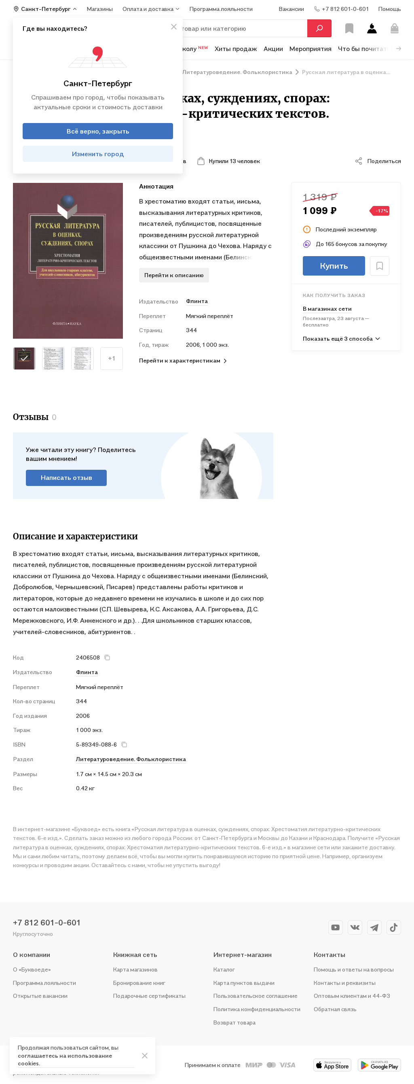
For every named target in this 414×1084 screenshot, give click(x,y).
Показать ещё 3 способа (338, 338)
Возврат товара (234, 1022)
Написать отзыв (66, 477)
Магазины (100, 8)
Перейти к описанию (174, 275)
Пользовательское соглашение (255, 995)
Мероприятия (310, 49)
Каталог (224, 969)
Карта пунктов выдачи (244, 982)
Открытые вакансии (40, 995)
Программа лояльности (44, 982)
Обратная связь (335, 1009)
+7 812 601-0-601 (47, 922)
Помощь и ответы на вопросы (354, 969)
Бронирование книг (139, 982)
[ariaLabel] (145, 1055)
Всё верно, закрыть (98, 131)
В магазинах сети (327, 308)
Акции (273, 49)
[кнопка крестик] (174, 26)
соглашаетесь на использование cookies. (65, 1059)
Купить (334, 266)
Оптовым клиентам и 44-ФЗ (352, 995)
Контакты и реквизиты (345, 982)
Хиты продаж (236, 49)
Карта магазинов (135, 969)
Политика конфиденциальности (256, 1009)
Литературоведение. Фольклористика (131, 758)
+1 (112, 358)
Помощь (389, 8)
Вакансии (291, 8)
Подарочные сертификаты (149, 995)
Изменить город (98, 154)
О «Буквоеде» (32, 969)
